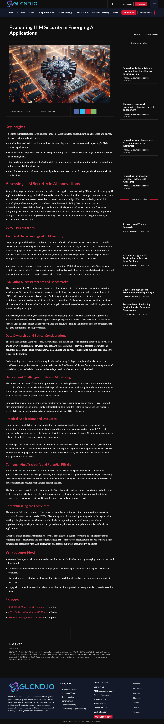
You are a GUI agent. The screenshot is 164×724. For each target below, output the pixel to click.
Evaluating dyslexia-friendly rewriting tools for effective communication (137, 71)
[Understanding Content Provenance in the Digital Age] (139, 280)
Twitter (136, 707)
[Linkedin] (83, 4)
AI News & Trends (130, 231)
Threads (136, 712)
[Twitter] (97, 4)
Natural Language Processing (146, 34)
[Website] (14, 664)
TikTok (136, 703)
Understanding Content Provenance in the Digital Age (138, 291)
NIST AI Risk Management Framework (27, 607)
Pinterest (137, 698)
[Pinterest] (87, 4)
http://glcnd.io (13, 648)
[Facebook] (73, 4)
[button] (112, 4)
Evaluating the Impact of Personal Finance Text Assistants (136, 179)
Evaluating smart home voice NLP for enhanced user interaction (138, 143)
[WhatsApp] (93, 111)
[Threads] (102, 4)
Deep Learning (129, 314)
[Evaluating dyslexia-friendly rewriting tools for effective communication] (139, 58)
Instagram (137, 688)
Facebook (137, 684)
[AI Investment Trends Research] (139, 214)
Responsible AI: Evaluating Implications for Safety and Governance (137, 307)
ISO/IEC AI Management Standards (25, 617)
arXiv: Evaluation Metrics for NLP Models (28, 612)
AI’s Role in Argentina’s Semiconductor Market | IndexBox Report (135, 258)
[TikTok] (92, 4)
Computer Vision (130, 297)
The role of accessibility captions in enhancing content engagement (138, 107)
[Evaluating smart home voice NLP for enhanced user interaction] (139, 130)
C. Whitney (15, 643)
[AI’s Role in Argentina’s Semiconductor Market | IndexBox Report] (139, 246)
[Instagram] (78, 4)
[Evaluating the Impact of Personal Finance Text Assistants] (139, 166)
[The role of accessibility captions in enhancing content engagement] (139, 94)
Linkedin (136, 693)
